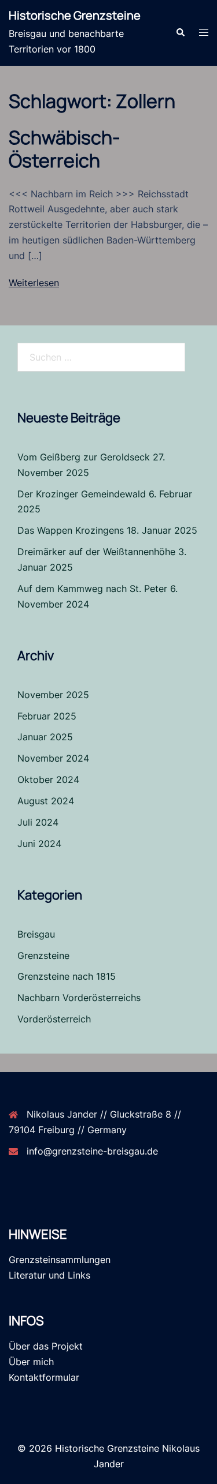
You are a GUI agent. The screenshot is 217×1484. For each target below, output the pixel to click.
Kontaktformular (44, 1377)
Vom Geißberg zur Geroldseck (83, 457)
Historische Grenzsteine (75, 15)
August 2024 (45, 801)
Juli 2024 (37, 822)
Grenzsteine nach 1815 (66, 976)
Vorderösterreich (54, 1019)
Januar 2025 (45, 737)
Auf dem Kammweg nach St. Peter (92, 588)
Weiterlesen (34, 282)
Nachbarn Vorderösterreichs (79, 997)
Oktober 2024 (48, 779)
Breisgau (36, 934)
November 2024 (53, 758)
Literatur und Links (49, 1275)
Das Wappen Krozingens (70, 530)
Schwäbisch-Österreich (64, 149)
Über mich (31, 1361)
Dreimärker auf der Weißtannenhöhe (96, 551)
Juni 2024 (39, 843)
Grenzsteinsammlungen (60, 1259)
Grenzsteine (43, 955)
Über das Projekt (46, 1346)
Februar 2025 (46, 716)
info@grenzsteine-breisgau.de (92, 1151)
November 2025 (53, 694)
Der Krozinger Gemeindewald (81, 494)
